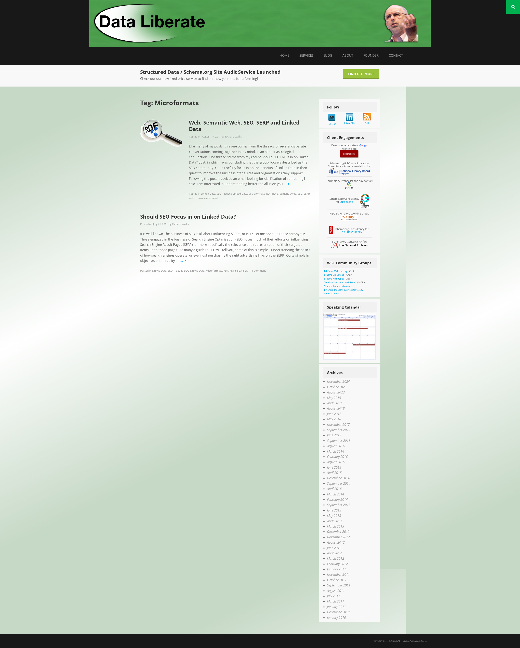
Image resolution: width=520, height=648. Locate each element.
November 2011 (338, 574)
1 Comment (259, 270)
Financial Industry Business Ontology (343, 289)
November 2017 (338, 424)
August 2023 (336, 392)
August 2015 (336, 462)
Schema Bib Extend (334, 274)
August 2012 (336, 542)
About (347, 55)
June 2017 (334, 435)
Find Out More (361, 74)
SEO (219, 193)
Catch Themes (421, 641)
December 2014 (338, 478)
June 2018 (334, 414)
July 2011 (333, 596)
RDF (268, 193)
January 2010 (336, 617)
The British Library (351, 232)
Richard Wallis (233, 136)
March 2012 (335, 558)
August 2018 (336, 408)
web (191, 198)
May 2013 (334, 515)
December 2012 (338, 531)
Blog (328, 55)
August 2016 (336, 446)
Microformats (256, 193)
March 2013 (335, 526)
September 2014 (338, 483)
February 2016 (337, 456)
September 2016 (338, 440)
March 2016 (335, 451)
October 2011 (337, 580)
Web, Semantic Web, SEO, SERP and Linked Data (244, 126)
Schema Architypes (334, 278)
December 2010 (338, 612)
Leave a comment (207, 198)
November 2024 (338, 381)
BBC (186, 270)
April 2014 (334, 489)
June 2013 (334, 510)
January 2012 (336, 569)
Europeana (346, 202)
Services (306, 55)
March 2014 (335, 494)
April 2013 (334, 521)
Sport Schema (331, 293)
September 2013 (338, 505)
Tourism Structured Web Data (339, 282)
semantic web (288, 193)
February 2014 (337, 499)
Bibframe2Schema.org (335, 271)
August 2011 (336, 590)
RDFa (275, 193)
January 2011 (336, 607)
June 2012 (334, 548)
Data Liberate (394, 641)
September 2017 (338, 430)
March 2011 (335, 601)
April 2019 (334, 403)
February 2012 (337, 564)
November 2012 (338, 537)
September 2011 (338, 585)
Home (284, 55)
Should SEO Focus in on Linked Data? (188, 216)
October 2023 (337, 387)
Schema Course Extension (337, 285)
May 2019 (334, 398)
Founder (371, 55)
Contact (396, 55)
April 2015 (334, 472)
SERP (307, 193)
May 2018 (334, 419)
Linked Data (208, 193)
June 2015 (334, 467)
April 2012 (334, 553)
